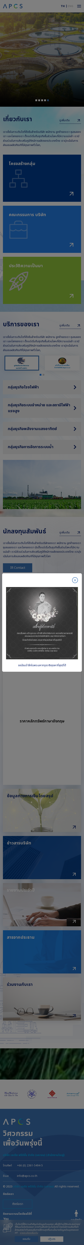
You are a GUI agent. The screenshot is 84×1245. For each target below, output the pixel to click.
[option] (42, 622)
